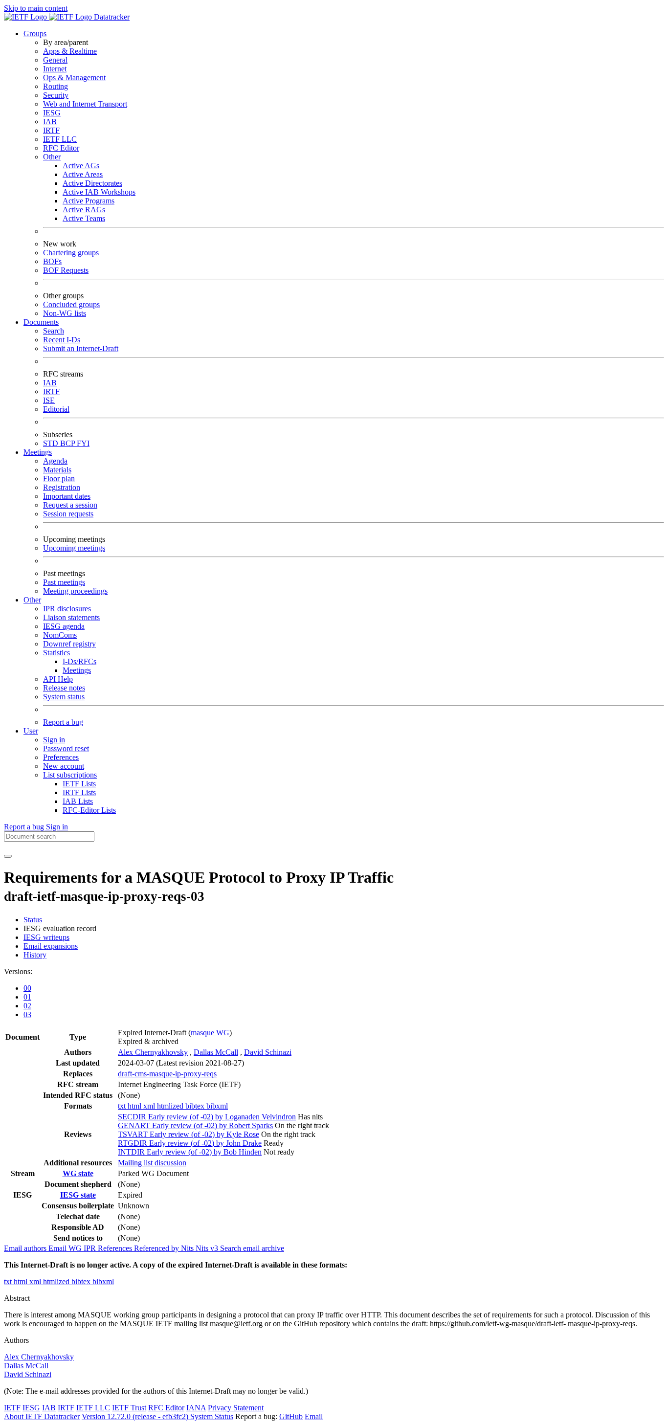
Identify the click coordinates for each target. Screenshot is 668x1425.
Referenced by (157, 1248)
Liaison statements (71, 617)
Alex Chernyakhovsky (153, 1052)
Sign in (54, 739)
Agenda (55, 461)
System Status (211, 1416)
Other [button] (32, 600)
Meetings (77, 670)
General (55, 60)
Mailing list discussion (152, 1162)
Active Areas (83, 174)
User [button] (30, 731)
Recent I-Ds (61, 339)
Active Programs (88, 201)
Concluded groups (71, 304)
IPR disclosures (67, 608)
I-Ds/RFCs (79, 661)
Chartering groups (71, 252)
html (135, 1106)
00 (27, 988)
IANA (196, 1407)
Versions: (18, 971)
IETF (12, 1407)
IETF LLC (60, 139)
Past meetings (64, 582)
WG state (78, 1173)
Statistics (56, 652)
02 (27, 1006)
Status (32, 919)
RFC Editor (61, 148)
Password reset (66, 748)
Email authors (26, 1248)
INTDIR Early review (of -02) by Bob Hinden (190, 1152)
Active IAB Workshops (99, 192)
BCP (68, 443)
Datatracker (111, 17)
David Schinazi (267, 1052)
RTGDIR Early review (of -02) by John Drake (190, 1143)
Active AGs (81, 165)
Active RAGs (84, 209)
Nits (188, 1248)
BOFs (52, 261)
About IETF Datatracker (42, 1416)
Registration (61, 487)
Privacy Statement (236, 1407)
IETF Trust (129, 1407)
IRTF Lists (79, 792)
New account (63, 766)
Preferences (61, 757)
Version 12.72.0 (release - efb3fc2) (136, 1416)
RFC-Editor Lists (89, 810)
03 (27, 1014)
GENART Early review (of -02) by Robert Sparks (195, 1125)
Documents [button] (41, 322)
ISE (49, 400)
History (34, 955)
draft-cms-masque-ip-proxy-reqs (167, 1073)
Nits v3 (208, 1248)
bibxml (217, 1106)
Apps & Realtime (70, 51)
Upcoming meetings (74, 548)
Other (52, 157)
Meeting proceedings (75, 591)
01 (27, 997)
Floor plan (59, 478)
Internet (55, 69)
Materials (57, 470)
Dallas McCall (216, 1052)
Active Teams (84, 218)
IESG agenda (64, 626)
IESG (52, 113)
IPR (91, 1248)
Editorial (56, 409)
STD (51, 443)
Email (314, 1416)
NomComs (60, 635)
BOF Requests (66, 270)
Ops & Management (74, 77)
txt (123, 1106)
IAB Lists (78, 801)
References (116, 1248)
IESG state (78, 1195)
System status (64, 696)
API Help (58, 679)
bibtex (195, 1106)
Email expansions (50, 946)
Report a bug (63, 722)
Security (55, 95)
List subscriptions (70, 775)
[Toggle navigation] (8, 856)
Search (53, 331)
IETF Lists (79, 783)
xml (150, 1106)
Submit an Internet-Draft (80, 348)
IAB (50, 121)
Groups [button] (34, 33)
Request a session (70, 505)
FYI (83, 443)
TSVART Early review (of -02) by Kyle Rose (188, 1134)
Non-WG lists (64, 313)
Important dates (66, 496)
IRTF (51, 130)
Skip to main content (35, 8)
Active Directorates (92, 183)
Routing (55, 86)
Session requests (68, 514)
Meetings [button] (37, 452)
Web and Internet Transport (85, 104)
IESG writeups (46, 937)
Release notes (64, 688)
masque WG (210, 1032)
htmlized (171, 1106)
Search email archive (252, 1248)
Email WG (66, 1248)
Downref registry (69, 644)
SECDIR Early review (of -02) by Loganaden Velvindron (207, 1117)
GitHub (291, 1416)
